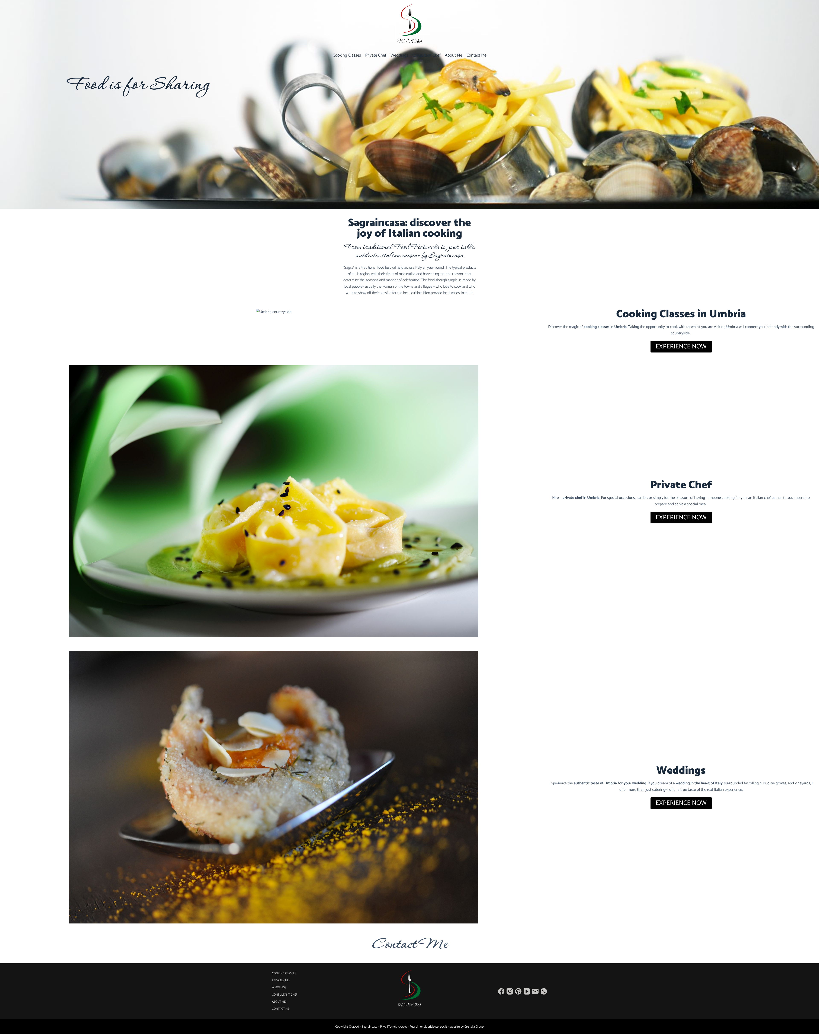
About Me (453, 55)
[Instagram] (510, 991)
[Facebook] (501, 991)
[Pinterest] (518, 991)
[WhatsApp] (544, 991)
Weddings (399, 55)
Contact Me (476, 55)
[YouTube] (527, 991)
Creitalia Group (474, 1026)
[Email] (535, 991)
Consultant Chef (426, 55)
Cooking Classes (347, 55)
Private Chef (375, 55)
